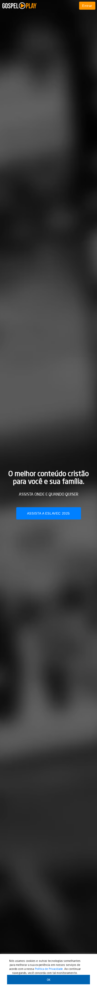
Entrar (87, 6)
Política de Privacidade (49, 969)
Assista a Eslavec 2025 (48, 513)
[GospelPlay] (32, 5)
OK (48, 979)
